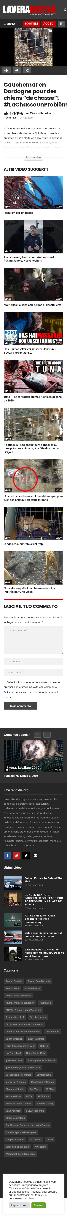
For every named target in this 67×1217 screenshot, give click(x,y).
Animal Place (13, 988)
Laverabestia (44, 1075)
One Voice (34, 1089)
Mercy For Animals (16, 1082)
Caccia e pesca (38, 1017)
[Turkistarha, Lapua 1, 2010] (33, 756)
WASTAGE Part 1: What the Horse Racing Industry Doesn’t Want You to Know (44, 952)
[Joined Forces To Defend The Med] (13, 883)
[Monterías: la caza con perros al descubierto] (33, 284)
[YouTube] (16, 855)
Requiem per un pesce (18, 212)
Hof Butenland (13, 1053)
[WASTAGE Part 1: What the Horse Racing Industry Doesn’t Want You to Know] (13, 954)
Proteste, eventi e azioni (18, 1103)
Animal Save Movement (18, 995)
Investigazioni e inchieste (41, 1060)
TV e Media (35, 1139)
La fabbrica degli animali (18, 1075)
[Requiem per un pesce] (33, 192)
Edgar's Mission (14, 1039)
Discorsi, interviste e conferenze (23, 1031)
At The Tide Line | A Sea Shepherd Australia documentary (40, 919)
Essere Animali (36, 1039)
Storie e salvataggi (15, 1118)
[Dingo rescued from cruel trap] (33, 523)
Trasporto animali (15, 1139)
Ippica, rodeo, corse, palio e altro (23, 1067)
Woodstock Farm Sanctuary (20, 1154)
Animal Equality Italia (39, 981)
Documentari (52, 1031)
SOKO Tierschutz (35, 1111)
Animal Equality (14, 981)
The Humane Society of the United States (27, 1125)
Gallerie (44, 1046)
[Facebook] (7, 855)
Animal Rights (32, 988)
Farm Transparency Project (20, 1046)
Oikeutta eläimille (15, 1089)
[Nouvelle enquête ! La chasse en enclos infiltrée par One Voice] (33, 568)
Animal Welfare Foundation (20, 1003)
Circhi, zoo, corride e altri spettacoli (24, 1024)
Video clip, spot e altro (17, 1147)
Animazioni (45, 1003)
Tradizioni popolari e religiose (21, 1132)
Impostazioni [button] (19, 1205)
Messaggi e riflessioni (42, 1082)
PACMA (50, 1089)
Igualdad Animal (14, 1060)
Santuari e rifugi (44, 1103)
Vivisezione (40, 1147)
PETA (29, 1096)
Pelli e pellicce (13, 1096)
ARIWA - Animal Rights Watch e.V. (23, 1010)
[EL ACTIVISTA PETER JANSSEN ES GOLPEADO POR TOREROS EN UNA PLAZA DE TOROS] (13, 899)
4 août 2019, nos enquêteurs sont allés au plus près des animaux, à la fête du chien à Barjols (31, 448)
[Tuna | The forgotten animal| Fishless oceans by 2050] (33, 376)
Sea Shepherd (13, 1111)
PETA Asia (43, 1096)
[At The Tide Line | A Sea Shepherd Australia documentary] (13, 920)
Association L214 (15, 1017)
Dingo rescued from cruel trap (23, 543)
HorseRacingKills (35, 1053)
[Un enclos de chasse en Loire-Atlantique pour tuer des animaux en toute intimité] (33, 475)
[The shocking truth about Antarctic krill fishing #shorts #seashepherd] (33, 236)
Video (50, 1139)
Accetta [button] (38, 1205)
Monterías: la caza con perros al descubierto (32, 304)
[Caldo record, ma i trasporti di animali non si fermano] (13, 937)
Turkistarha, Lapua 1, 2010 (21, 775)
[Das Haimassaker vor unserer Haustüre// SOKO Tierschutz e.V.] (33, 328)
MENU (11, 23)
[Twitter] (26, 855)
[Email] (35, 855)
